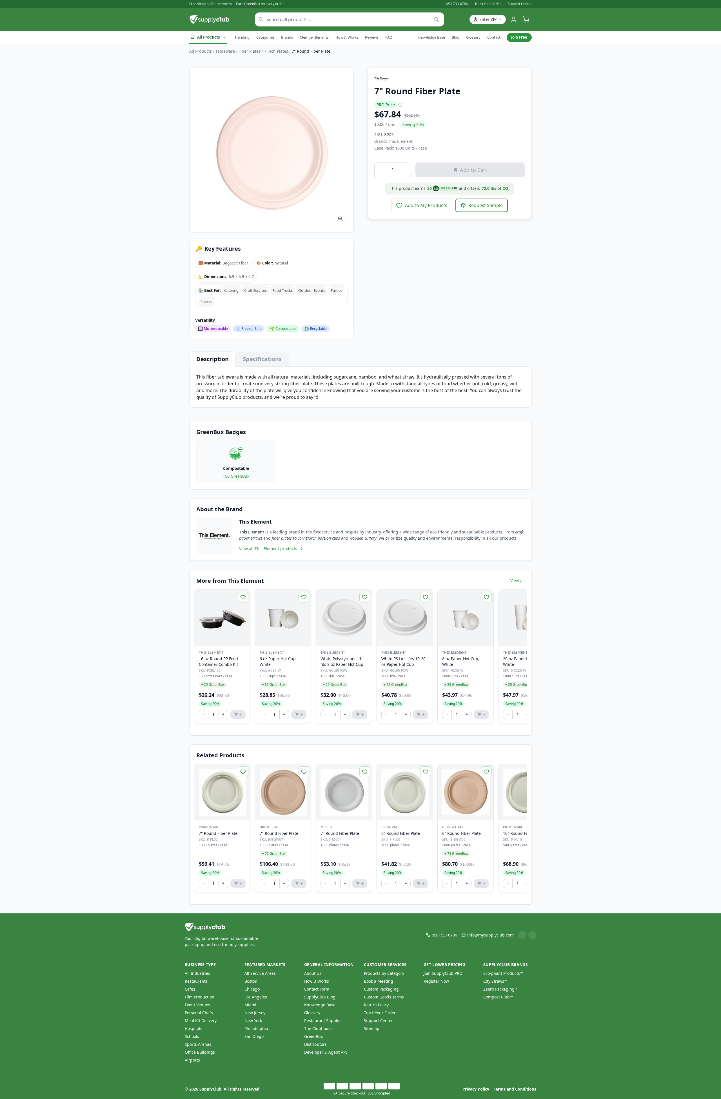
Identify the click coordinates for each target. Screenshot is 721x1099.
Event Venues (197, 1004)
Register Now (436, 981)
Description (212, 359)
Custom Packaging (381, 989)
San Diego (254, 1036)
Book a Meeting (378, 981)
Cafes (190, 989)
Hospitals (193, 1028)
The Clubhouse (318, 1028)
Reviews (372, 37)
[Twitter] (532, 935)
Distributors (315, 1044)
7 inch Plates (276, 51)
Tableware (225, 51)
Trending (242, 37)
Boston (250, 981)
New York (253, 1020)
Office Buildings (200, 1052)
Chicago (252, 989)
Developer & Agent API (325, 1052)
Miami (250, 1004)
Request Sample (485, 205)
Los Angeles (255, 997)
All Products (208, 37)
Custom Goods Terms (384, 997)
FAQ (388, 37)
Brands (287, 37)
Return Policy (376, 1004)
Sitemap (371, 1028)
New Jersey (254, 1012)
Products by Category (384, 973)
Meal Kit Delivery (201, 1020)
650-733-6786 (457, 4)
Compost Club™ (498, 997)
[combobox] (349, 19)
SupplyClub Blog (319, 997)
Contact (493, 37)
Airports (192, 1060)
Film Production (199, 997)
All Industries (197, 973)
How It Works (346, 37)
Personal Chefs (199, 1012)
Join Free (519, 37)
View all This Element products (268, 548)
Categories (265, 37)
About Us (312, 973)
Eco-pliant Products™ (503, 973)
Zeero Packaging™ (500, 989)
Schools (192, 1036)
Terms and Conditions (515, 1089)
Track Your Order (488, 4)
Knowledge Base (431, 37)
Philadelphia (256, 1028)
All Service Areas (260, 973)
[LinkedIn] (522, 935)
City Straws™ (495, 981)
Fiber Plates (250, 51)
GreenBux (313, 1036)
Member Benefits (314, 37)
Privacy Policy (475, 1089)
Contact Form (316, 989)
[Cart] (526, 19)
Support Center (520, 4)
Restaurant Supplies (323, 1020)
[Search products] (436, 19)
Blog (455, 37)
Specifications (262, 359)
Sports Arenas (198, 1044)
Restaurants (196, 981)
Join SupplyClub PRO (443, 973)
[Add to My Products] (243, 597)
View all (517, 580)
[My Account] (513, 19)
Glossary (473, 37)
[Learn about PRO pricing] (400, 105)
